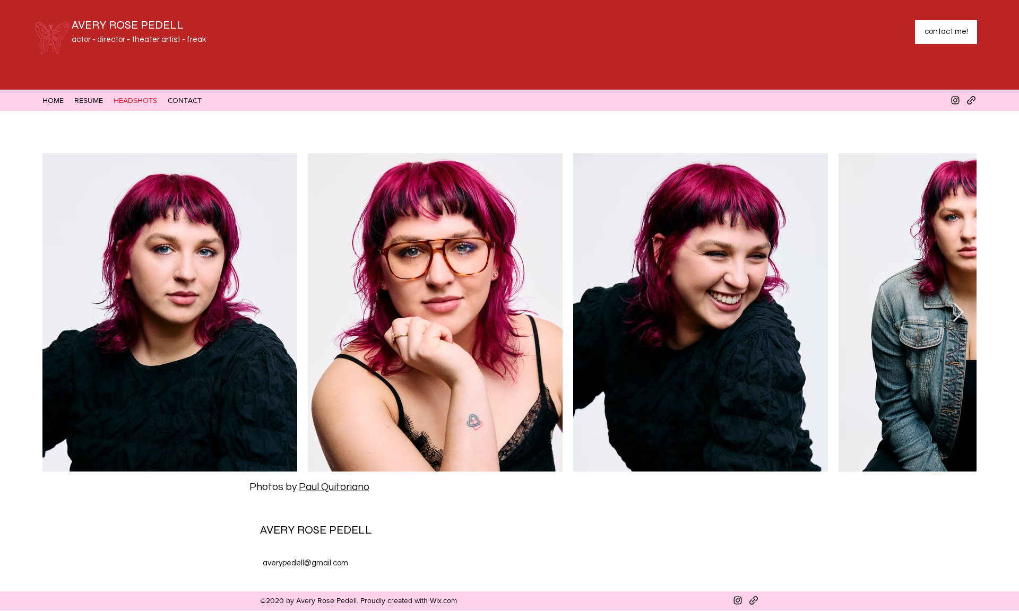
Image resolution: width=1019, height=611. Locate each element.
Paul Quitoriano (334, 487)
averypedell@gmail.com (305, 563)
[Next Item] (958, 312)
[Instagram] (955, 100)
